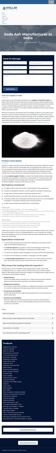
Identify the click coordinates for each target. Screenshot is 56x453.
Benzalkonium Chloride (11, 353)
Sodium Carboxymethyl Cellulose (14, 394)
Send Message (10, 89)
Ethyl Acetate (7, 388)
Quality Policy (5, 18)
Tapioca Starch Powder (11, 408)
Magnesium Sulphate (10, 359)
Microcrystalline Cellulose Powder (14, 392)
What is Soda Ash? (9, 313)
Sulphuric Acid (8, 363)
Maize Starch (7, 367)
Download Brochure (28, 430)
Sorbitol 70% (7, 373)
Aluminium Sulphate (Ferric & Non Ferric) (17, 417)
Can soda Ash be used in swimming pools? (16, 333)
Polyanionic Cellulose (10, 396)
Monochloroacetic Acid (10, 402)
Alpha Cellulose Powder (11, 371)
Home (3, 13)
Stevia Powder (8, 375)
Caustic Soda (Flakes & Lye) (12, 414)
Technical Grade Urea (10, 355)
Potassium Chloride (9, 357)
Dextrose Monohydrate (10, 369)
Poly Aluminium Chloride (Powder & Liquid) (17, 419)
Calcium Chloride (8, 349)
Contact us (4, 23)
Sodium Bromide (8, 400)
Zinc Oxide (6, 390)
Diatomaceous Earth (10, 378)
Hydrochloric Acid (9, 361)
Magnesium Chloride (10, 347)
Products (4, 16)
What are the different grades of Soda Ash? (17, 323)
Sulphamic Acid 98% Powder (12, 382)
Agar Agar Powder (9, 410)
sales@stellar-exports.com (42, 122)
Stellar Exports (13, 450)
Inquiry (51, 2)
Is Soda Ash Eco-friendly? (11, 328)
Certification (4, 20)
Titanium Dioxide (9, 380)
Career (3, 21)
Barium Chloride (8, 351)
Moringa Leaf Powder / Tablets (13, 406)
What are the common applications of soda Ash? (18, 318)
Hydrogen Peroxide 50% (11, 365)
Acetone (6, 384)
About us (4, 14)
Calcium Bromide (9, 398)
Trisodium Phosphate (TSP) (12, 404)
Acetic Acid (6, 386)
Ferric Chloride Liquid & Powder (13, 412)
